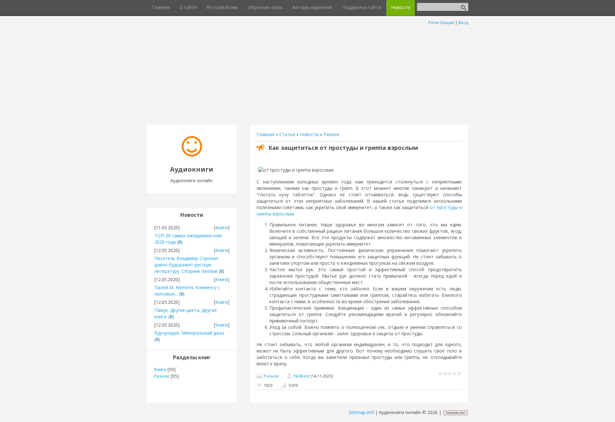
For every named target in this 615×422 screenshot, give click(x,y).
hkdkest (301, 376)
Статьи (287, 134)
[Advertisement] (307, 73)
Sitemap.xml (361, 412)
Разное (331, 134)
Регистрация (441, 22)
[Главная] (192, 155)
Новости (309, 134)
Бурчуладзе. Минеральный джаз (189, 333)
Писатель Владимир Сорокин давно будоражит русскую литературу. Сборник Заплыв (186, 264)
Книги (221, 227)
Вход (463, 22)
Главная (266, 134)
